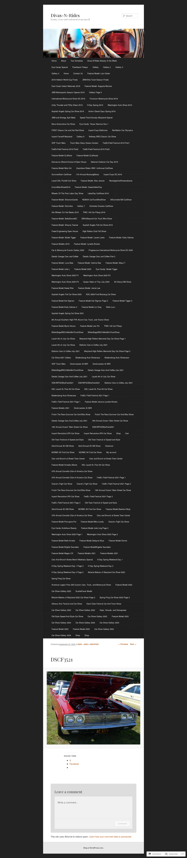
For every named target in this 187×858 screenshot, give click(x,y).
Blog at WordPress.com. (93, 847)
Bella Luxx (110, 307)
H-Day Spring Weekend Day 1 (110, 559)
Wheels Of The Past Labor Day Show (67, 193)
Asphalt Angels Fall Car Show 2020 (67, 294)
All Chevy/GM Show (122, 281)
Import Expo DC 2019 (113, 174)
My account (111, 452)
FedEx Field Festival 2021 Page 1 (94, 395)
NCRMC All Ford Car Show (63, 452)
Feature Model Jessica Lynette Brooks (101, 401)
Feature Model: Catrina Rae (89, 262)
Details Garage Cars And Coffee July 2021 (106, 370)
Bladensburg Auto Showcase (88, 357)
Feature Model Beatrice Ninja (118, 509)
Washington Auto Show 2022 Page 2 (102, 534)
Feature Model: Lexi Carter (98, 73)
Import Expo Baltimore (97, 130)
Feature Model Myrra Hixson (64, 326)
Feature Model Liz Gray (92, 307)
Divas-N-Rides (65, 15)
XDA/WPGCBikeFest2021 (62, 382)
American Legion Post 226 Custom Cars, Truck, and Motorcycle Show (81, 584)
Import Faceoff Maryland (62, 136)
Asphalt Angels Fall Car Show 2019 (98, 225)
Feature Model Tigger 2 (122, 300)
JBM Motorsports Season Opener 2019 (68, 92)
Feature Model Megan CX (62, 553)
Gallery (96, 67)
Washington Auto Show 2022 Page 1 (67, 534)
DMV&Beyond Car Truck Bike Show (97, 218)
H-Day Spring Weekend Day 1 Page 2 (67, 566)
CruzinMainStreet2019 (61, 187)
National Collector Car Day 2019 (104, 161)
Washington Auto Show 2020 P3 (65, 281)
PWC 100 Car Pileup (113, 326)
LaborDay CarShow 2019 (98, 193)
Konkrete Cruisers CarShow (101, 206)
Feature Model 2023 (120, 616)
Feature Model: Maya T (115, 262)
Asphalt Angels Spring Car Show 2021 (68, 313)
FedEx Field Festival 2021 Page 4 (66, 502)
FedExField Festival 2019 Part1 (116, 142)
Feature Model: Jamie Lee (89, 288)
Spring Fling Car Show (61, 578)
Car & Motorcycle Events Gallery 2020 (68, 250)
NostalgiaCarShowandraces (121, 180)
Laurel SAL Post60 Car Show (64, 180)
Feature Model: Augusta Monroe (98, 86)
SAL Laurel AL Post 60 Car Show (66, 389)
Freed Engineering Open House (65, 231)
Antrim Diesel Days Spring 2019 (101, 111)
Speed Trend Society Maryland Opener (96, 117)
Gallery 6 (80, 136)
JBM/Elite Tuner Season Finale (95, 79)
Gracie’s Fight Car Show (62, 483)
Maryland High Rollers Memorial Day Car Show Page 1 (102, 338)
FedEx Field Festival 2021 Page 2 (116, 483)
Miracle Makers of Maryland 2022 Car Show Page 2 (73, 597)
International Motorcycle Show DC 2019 (68, 98)
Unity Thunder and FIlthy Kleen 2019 (67, 105)
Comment (122, 823)
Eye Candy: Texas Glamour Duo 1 (93, 124)
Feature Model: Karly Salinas (121, 237)
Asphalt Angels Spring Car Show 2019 (68, 111)
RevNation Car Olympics (122, 130)
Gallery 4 (55, 73)
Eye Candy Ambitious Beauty (64, 528)
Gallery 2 (107, 67)
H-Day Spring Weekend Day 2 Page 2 (67, 572)
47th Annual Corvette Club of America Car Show (72, 471)
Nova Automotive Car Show (63, 124)
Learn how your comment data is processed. (110, 836)
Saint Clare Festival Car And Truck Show (103, 603)
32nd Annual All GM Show (63, 445)
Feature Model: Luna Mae (62, 262)
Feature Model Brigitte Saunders (65, 547)
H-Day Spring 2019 (95, 105)
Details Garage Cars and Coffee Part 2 (99, 256)
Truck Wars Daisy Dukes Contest (84, 142)
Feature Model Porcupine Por (64, 521)
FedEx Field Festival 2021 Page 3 (98, 496)
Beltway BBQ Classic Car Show (102, 136)
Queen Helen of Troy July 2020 (96, 281)
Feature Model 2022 (123, 584)
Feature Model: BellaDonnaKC (64, 218)
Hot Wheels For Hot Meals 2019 (65, 212)
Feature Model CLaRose (62, 155)
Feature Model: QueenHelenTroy (88, 187)
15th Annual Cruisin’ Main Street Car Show (110, 420)
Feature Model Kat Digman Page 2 (93, 300)
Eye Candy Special (60, 67)
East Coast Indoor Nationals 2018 (66, 86)
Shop (118, 433)
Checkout (109, 445)
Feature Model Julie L (61, 269)
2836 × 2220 (83, 644)
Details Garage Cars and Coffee (65, 256)
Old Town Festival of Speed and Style (68, 439)
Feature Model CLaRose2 (87, 155)
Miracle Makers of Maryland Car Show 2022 (106, 572)
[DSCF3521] (93, 707)
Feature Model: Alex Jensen (93, 180)
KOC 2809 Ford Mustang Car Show (101, 294)
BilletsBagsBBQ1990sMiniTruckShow (67, 332)
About (63, 60)
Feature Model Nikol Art (62, 168)
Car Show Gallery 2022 (61, 591)
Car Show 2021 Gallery (61, 357)
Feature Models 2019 (60, 243)
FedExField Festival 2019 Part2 (65, 149)
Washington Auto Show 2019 (120, 105)
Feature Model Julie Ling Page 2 (94, 528)
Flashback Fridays (80, 67)
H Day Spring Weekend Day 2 (100, 566)
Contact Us (78, 73)
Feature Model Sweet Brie (62, 288)
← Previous (123, 644)
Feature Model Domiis (118, 540)
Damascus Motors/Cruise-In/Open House (69, 161)
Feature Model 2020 (82, 269)
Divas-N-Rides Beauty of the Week (102, 60)
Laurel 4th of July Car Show (63, 338)
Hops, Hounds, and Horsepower (113, 610)
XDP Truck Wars (59, 142)
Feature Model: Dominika (62, 206)
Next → (133, 644)
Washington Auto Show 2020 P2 (96, 275)
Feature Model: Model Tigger (64, 237)
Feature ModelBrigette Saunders (97, 547)
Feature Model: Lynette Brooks (87, 243)
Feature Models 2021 (60, 408)
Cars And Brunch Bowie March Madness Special (72, 559)
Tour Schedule (77, 60)
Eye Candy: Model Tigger (106, 269)
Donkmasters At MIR (79, 363)
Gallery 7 (81, 206)
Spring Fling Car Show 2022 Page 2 (115, 597)
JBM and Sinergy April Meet (63, 117)
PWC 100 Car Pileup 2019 (94, 212)
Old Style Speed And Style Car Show (67, 616)
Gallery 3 (119, 67)
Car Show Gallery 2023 (97, 616)
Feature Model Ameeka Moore (64, 464)
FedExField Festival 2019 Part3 (96, 149)
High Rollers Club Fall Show (94, 231)
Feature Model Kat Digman (63, 300)
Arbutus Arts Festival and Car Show (67, 603)
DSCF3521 (94, 644)
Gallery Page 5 (95, 92)
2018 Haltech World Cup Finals (65, 79)
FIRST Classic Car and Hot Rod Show (68, 130)
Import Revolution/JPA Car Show (65, 433)
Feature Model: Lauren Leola (92, 237)
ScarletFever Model (84, 591)
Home (54, 60)
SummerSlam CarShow (61, 174)
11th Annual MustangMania (87, 174)
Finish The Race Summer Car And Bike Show (71, 414)
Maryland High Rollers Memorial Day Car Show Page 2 (107, 351)
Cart (127, 433)
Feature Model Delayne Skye (91, 540)
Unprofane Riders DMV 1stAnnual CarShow (94, 168)
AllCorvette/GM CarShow (120, 199)
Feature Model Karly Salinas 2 (64, 307)
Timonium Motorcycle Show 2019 (104, 98)
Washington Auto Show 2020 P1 (65, 275)
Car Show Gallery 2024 (61, 622)
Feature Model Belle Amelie (63, 540)
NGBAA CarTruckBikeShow (94, 199)
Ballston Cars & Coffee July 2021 (93, 344)
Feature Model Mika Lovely (92, 521)
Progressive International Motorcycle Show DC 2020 (111, 250)
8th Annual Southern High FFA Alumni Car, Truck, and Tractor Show (80, 319)
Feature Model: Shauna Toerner (65, 225)
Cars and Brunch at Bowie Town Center (68, 458)
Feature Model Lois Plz (90, 326)
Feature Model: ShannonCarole (65, 199)
